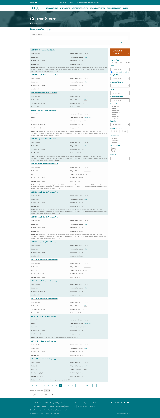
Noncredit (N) (126, 63)
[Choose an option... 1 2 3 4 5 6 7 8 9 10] (120, 85)
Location (113, 121)
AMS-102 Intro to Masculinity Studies (44, 92)
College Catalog (54, 403)
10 (77, 385)
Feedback (93, 403)
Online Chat (92, 406)
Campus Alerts (34, 403)
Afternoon (115, 140)
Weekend (115, 118)
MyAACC (96, 2)
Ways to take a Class (117, 104)
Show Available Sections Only (120, 72)
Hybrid (86, 366)
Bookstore (90, 2)
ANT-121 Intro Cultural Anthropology (43, 316)
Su (127, 133)
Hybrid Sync (115, 116)
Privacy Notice (60, 406)
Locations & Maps (35, 406)
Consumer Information (67, 403)
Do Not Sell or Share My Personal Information (55, 410)
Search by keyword (37, 34)
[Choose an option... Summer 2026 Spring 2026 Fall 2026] (120, 69)
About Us (125, 8)
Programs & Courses (52, 8)
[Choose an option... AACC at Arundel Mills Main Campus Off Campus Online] (120, 124)
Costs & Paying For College (80, 8)
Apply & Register (65, 8)
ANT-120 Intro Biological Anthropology (44, 259)
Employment (85, 403)
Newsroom (45, 406)
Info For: (32, 2)
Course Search (78, 2)
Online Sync (115, 110)
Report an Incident (70, 406)
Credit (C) (115, 63)
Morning (114, 138)
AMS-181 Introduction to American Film (44, 164)
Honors (114, 148)
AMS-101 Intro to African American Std (44, 75)
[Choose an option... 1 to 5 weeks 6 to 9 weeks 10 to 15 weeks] (120, 78)
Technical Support (82, 406)
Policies (52, 406)
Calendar (71, 2)
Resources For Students (97, 8)
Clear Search (124, 43)
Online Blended (116, 112)
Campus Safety (44, 403)
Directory (77, 403)
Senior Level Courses (118, 152)
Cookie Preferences (35, 410)
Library (85, 2)
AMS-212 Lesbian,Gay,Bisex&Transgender (45, 242)
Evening (114, 142)
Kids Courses (116, 150)
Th (119, 133)
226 (86, 385)
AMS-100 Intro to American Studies (43, 50)
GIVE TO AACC (64, 2)
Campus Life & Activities (114, 8)
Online (85, 57)
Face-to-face (87, 117)
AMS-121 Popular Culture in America (43, 110)
